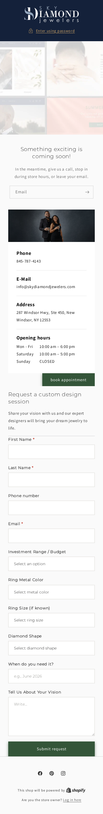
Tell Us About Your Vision (34, 692)
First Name (21, 439)
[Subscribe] (87, 192)
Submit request (51, 748)
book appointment (69, 379)
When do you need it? (31, 664)
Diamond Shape (25, 636)
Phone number (23, 495)
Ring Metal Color (26, 579)
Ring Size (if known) (29, 608)
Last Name (21, 467)
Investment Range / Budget (37, 551)
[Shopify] (75, 790)
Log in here (72, 800)
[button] (51, 30)
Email (15, 523)
